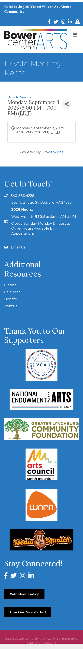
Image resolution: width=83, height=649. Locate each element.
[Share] (67, 104)
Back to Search (19, 97)
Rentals (10, 306)
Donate (10, 299)
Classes (10, 285)
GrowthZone (53, 152)
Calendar (12, 292)
